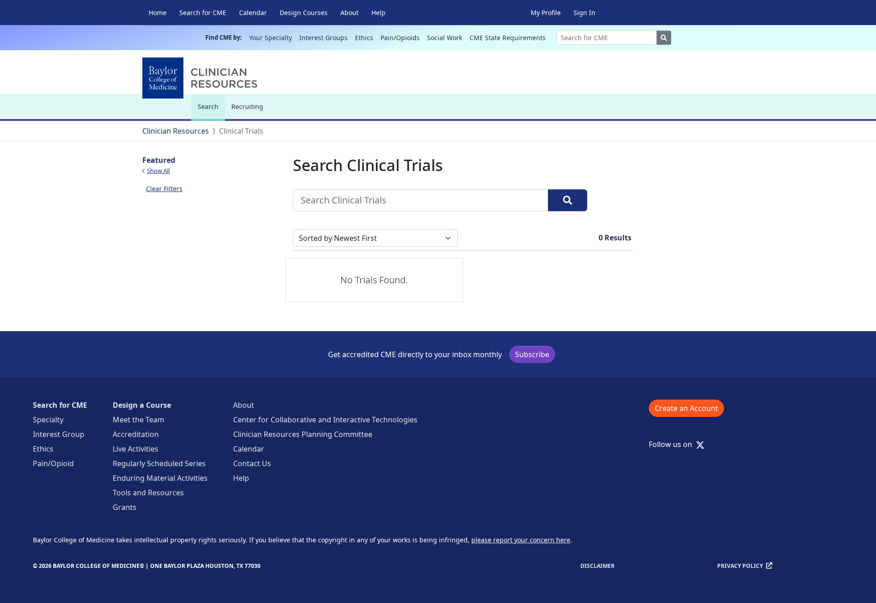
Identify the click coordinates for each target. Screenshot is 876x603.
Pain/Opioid (53, 463)
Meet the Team (138, 420)
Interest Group (58, 434)
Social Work (444, 37)
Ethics (364, 37)
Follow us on (673, 444)
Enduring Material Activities (160, 478)
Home (158, 12)
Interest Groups (323, 37)
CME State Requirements (507, 37)
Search (210, 110)
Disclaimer (597, 566)
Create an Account (686, 408)
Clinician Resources (175, 131)
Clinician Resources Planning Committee (302, 434)
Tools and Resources (148, 493)
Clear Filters (164, 188)
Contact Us (252, 463)
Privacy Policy (740, 566)
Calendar (253, 12)
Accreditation (136, 434)
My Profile (546, 12)
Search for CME (202, 12)
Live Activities (135, 449)
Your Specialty (270, 37)
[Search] (567, 200)
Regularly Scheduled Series (159, 463)
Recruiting (247, 106)
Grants (124, 507)
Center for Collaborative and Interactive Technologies (325, 420)
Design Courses (304, 12)
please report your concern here (520, 539)
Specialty (48, 420)
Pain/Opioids (400, 37)
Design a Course (142, 405)
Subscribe (532, 354)
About (349, 12)
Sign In (584, 12)
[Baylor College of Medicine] (201, 78)
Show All (158, 170)
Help (378, 12)
